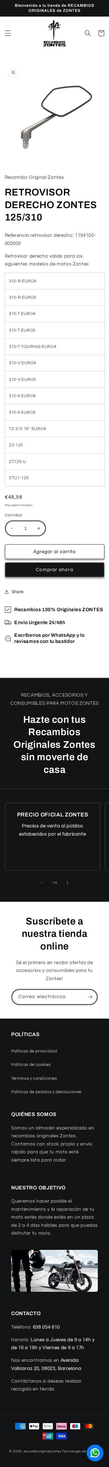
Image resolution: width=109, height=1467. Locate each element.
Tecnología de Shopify (81, 1451)
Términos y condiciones (34, 1078)
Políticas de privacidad (34, 1051)
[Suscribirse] (90, 997)
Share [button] (17, 592)
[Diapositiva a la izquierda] (41, 883)
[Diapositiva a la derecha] (67, 883)
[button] (7, 33)
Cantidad (13, 515)
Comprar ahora (54, 569)
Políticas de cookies (31, 1064)
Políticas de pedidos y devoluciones (46, 1092)
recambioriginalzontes (42, 1451)
